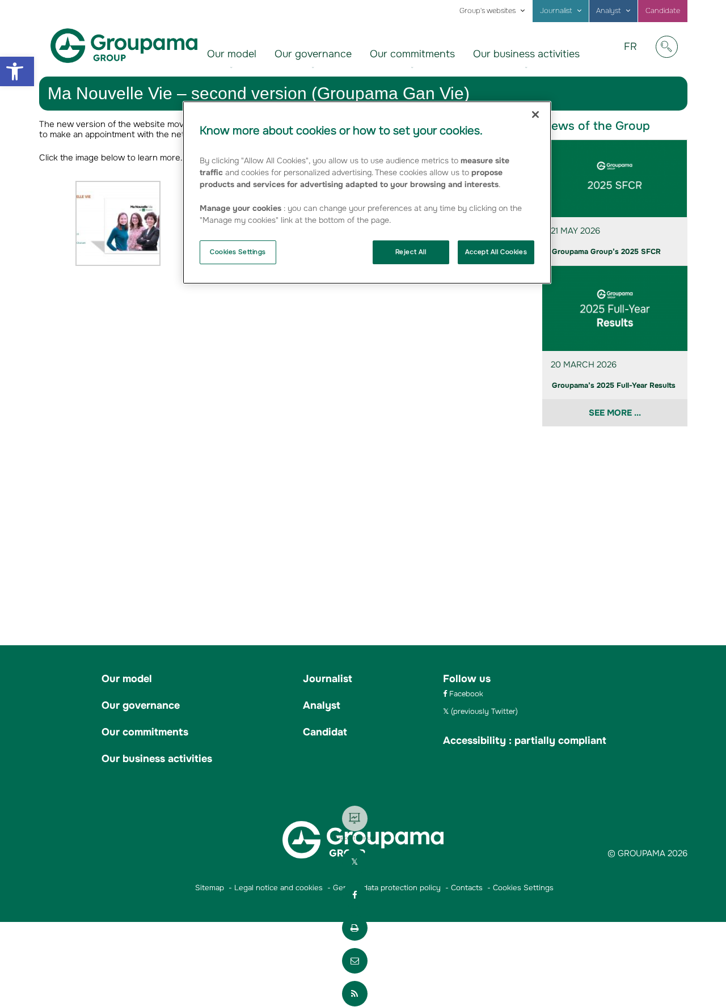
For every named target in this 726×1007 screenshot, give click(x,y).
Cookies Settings (238, 252)
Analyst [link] (608, 10)
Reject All (411, 252)
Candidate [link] (662, 10)
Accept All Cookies (496, 252)
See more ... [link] (615, 412)
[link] (17, 71)
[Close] (535, 114)
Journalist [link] (556, 10)
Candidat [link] (325, 732)
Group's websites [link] (487, 10)
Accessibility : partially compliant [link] (524, 740)
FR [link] (634, 55)
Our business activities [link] (526, 54)
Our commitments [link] (412, 54)
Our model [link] (231, 54)
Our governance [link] (313, 54)
